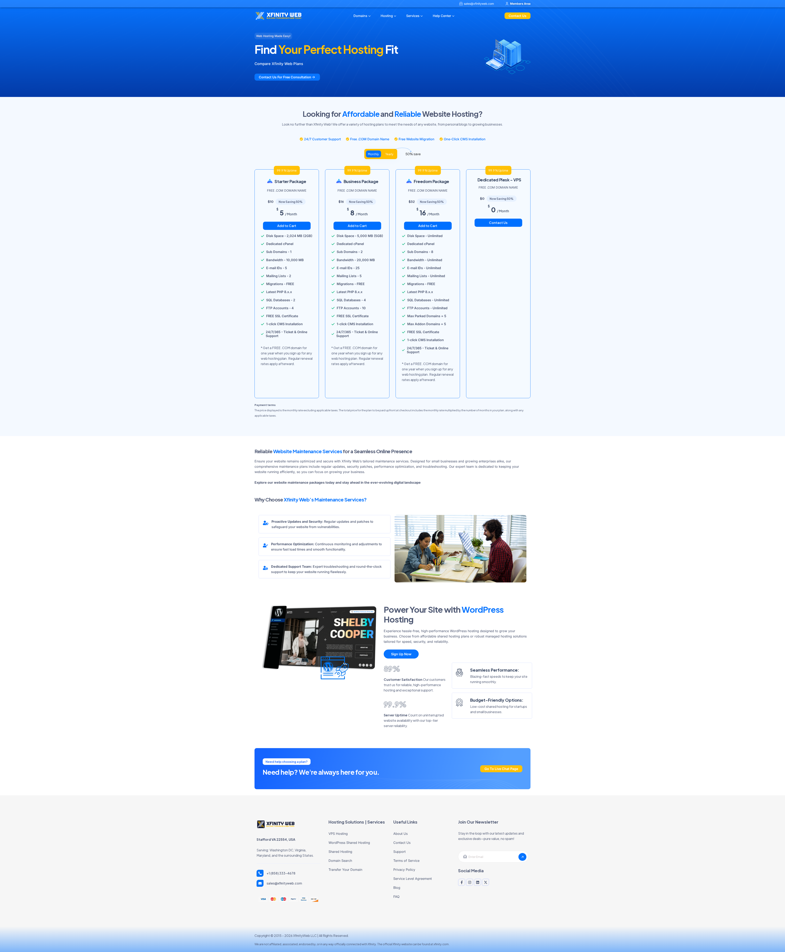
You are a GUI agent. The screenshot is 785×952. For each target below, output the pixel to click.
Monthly (373, 154)
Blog (396, 888)
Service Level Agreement (412, 879)
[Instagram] (469, 882)
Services (412, 16)
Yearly (389, 154)
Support (399, 852)
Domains (360, 16)
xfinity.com (441, 944)
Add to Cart (286, 226)
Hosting (387, 16)
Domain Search (340, 861)
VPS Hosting (338, 834)
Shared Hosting (340, 852)
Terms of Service (406, 861)
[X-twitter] (485, 882)
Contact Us (498, 222)
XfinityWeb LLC (305, 935)
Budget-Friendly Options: (496, 699)
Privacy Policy (404, 870)
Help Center (442, 16)
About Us (400, 834)
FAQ (396, 897)
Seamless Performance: (494, 669)
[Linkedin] (477, 882)
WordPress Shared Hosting (349, 843)
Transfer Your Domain (345, 870)
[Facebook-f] (461, 882)
